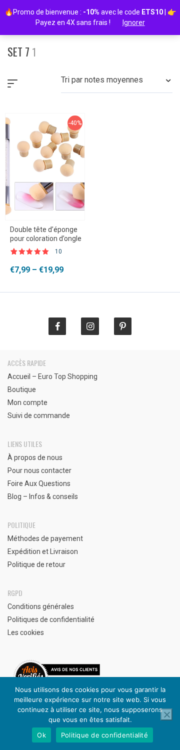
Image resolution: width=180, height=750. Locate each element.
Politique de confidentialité (104, 735)
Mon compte (28, 402)
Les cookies (26, 632)
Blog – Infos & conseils (43, 496)
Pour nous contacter (40, 470)
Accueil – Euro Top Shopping (53, 376)
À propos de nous (35, 458)
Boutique (22, 390)
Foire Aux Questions (39, 484)
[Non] (166, 714)
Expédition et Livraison (43, 552)
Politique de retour (37, 564)
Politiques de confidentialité (51, 620)
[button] (116, 83)
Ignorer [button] (133, 22)
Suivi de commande (39, 416)
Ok (41, 735)
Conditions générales (41, 606)
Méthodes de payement (45, 538)
